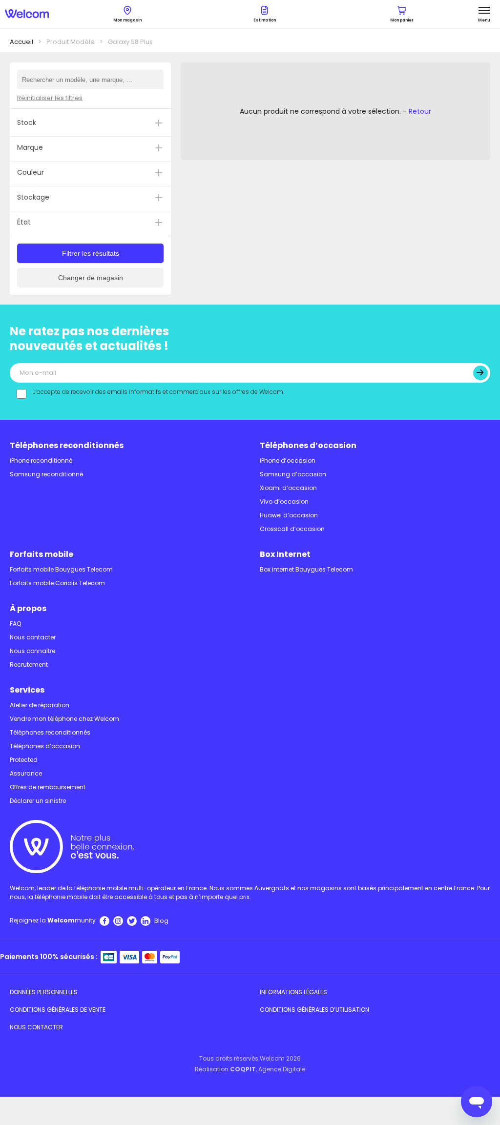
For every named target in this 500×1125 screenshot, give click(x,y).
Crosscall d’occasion (292, 529)
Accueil (21, 41)
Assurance (26, 773)
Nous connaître (32, 651)
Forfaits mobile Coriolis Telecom (57, 583)
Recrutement (29, 664)
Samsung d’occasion (293, 474)
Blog (161, 920)
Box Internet (285, 554)
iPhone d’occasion (287, 460)
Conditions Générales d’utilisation (314, 1009)
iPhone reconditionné (41, 460)
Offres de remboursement (47, 787)
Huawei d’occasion (289, 515)
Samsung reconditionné (46, 474)
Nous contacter (33, 637)
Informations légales (293, 992)
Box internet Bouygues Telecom (306, 569)
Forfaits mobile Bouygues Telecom (61, 569)
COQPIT (243, 1069)
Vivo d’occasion (284, 501)
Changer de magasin (90, 278)
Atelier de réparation (39, 705)
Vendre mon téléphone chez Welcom (64, 719)
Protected (24, 760)
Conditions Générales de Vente (57, 1009)
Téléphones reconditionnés (67, 445)
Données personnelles (44, 992)
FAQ (15, 623)
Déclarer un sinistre (38, 801)
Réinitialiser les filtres (50, 98)
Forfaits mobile (41, 554)
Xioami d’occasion (288, 488)
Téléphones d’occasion (308, 445)
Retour (420, 111)
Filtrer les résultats (90, 253)
